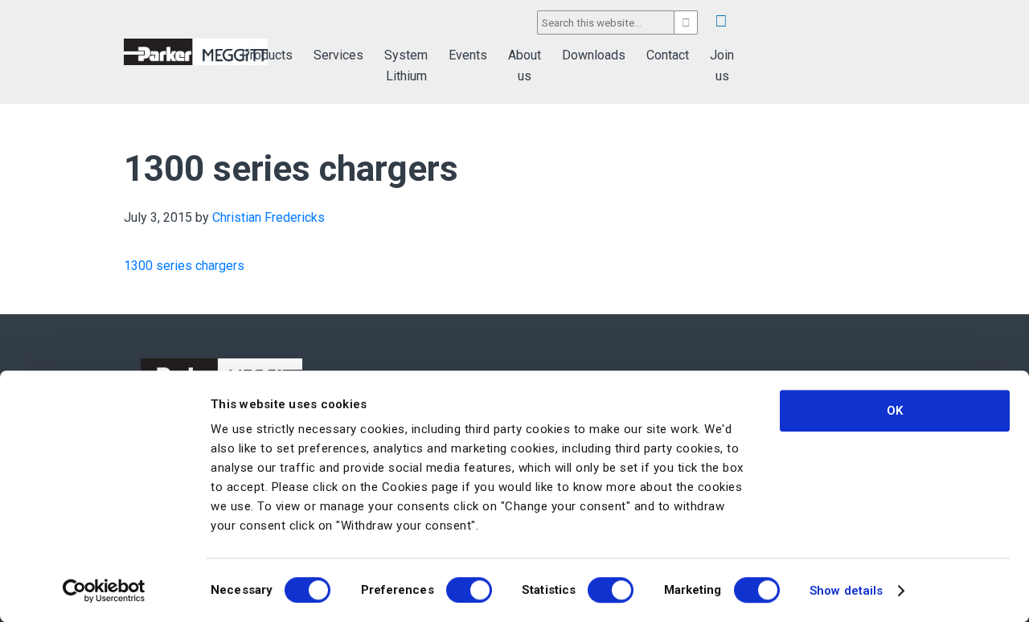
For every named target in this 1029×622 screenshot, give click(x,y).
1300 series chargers (184, 265)
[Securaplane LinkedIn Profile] (721, 20)
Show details (846, 590)
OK (895, 410)
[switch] (469, 590)
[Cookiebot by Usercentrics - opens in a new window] (104, 591)
